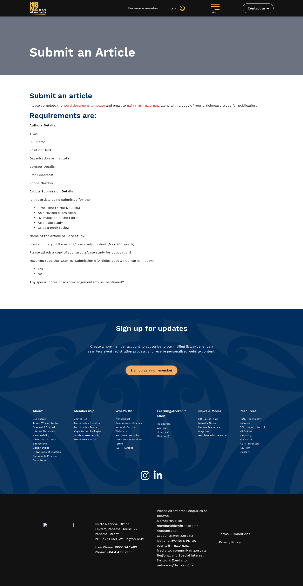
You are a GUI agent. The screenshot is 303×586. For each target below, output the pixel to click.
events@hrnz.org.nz (173, 545)
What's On (123, 411)
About (38, 411)
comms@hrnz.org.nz (189, 550)
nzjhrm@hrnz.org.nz (143, 105)
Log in (172, 8)
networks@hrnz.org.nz (175, 565)
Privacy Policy (230, 542)
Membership (84, 411)
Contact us (257, 8)
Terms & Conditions (234, 534)
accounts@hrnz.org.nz (175, 536)
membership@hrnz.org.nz (177, 526)
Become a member (143, 8)
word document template (84, 105)
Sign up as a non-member (151, 370)
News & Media (209, 411)
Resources (248, 411)
